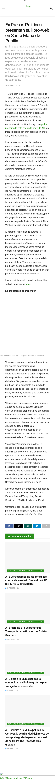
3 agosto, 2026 (12, 749)
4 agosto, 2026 (12, 690)
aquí (28, 284)
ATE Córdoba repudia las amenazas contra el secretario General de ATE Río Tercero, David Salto (26, 580)
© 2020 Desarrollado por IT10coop (16, 778)
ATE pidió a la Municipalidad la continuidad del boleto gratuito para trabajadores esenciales (26, 682)
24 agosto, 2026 (13, 588)
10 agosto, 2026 (13, 639)
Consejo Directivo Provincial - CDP (25, 571)
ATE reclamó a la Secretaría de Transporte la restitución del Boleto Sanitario (26, 631)
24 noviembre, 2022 (13, 85)
